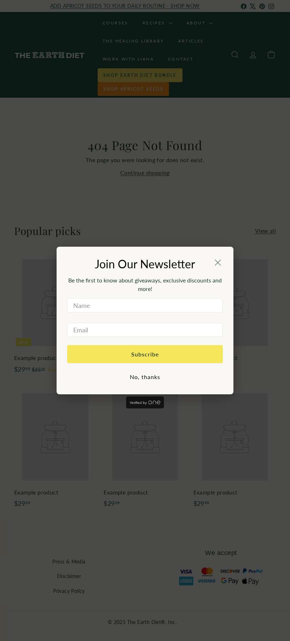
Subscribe (145, 354)
